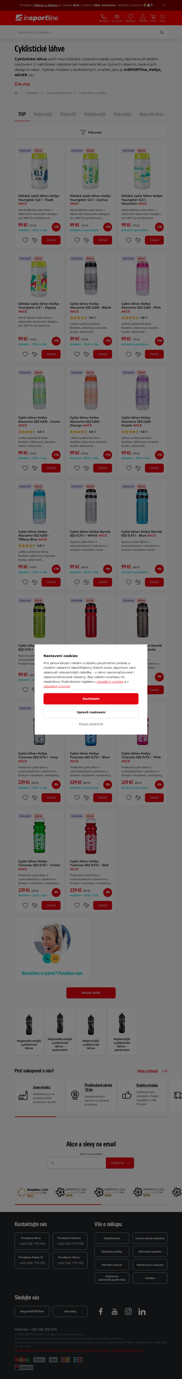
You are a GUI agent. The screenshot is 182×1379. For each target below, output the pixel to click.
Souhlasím (91, 699)
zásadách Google (57, 686)
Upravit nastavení (91, 712)
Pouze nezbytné (91, 723)
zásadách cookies (110, 682)
